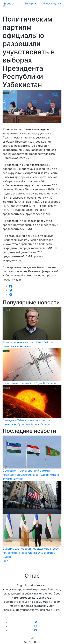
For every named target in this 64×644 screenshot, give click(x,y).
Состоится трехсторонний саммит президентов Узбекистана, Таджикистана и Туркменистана (32, 474)
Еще (5, 561)
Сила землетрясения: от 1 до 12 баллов (29, 383)
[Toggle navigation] (56, 4)
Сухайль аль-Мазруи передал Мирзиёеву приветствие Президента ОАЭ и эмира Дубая (31, 552)
